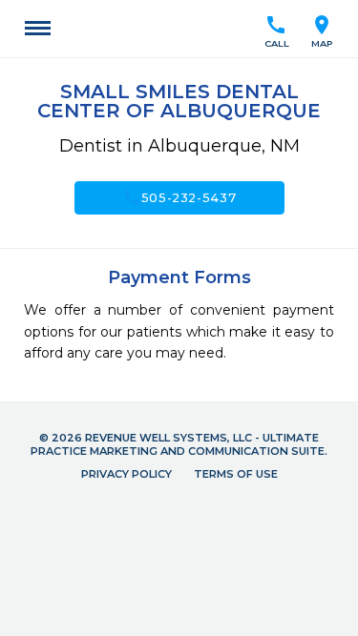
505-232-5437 (179, 197)
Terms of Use (236, 474)
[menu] (37, 28)
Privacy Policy (126, 474)
